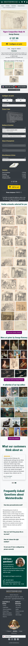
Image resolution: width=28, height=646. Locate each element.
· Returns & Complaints (7, 615)
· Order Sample (18, 615)
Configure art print (15, 44)
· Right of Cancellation (7, 613)
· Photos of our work (19, 611)
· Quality (17, 609)
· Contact (4, 605)
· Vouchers (17, 613)
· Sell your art (18, 607)
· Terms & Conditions (6, 609)
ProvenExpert (9, 476)
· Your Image (18, 605)
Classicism (13, 5)
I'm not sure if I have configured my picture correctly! (14, 548)
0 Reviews (17, 89)
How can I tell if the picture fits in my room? (13, 533)
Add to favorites (21, 86)
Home (2, 5)
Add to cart (15, 187)
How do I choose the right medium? (11, 541)
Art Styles (8, 5)
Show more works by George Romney (14, 379)
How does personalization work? (13, 505)
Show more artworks (14, 438)
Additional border (5, 103)
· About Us (4, 616)
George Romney (21, 5)
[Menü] (1, 2)
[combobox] (14, 105)
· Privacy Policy (5, 611)
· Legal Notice (5, 607)
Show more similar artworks (14, 332)
